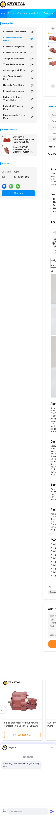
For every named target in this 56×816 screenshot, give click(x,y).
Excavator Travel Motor (18, 32)
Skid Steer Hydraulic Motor (18, 77)
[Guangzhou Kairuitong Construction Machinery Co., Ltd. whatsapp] (11, 185)
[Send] (52, 811)
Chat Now (18, 193)
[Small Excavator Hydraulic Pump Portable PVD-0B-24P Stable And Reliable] (22, 699)
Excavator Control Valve (18, 52)
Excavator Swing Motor (18, 46)
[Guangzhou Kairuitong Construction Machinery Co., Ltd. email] (4, 185)
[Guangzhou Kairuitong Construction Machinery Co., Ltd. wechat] (18, 185)
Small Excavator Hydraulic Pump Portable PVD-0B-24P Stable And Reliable (21, 725)
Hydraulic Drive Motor (18, 85)
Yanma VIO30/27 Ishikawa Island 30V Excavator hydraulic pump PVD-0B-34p (22, 149)
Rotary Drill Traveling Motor (18, 107)
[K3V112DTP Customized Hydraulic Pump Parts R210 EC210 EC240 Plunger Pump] (7, 140)
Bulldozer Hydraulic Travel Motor (18, 98)
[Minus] (52, 747)
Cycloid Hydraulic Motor (18, 70)
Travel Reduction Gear (18, 64)
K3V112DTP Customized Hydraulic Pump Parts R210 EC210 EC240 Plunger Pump (23, 139)
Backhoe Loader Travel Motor (18, 116)
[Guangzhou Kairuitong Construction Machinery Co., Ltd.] (12, 4)
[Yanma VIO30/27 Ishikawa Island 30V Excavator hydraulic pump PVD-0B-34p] (7, 150)
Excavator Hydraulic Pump (18, 39)
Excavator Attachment (18, 91)
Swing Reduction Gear (18, 58)
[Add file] (4, 811)
